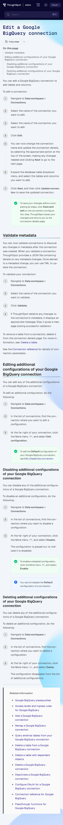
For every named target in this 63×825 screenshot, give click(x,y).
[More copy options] (24, 41)
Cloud (54, 5)
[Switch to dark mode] (45, 4)
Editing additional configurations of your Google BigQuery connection (30, 58)
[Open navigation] (38, 5)
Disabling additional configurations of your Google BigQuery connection (29, 65)
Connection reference (25, 349)
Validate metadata (15, 52)
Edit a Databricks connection (38, 458)
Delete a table (29, 342)
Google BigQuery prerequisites (33, 700)
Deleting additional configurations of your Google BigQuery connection (33, 72)
